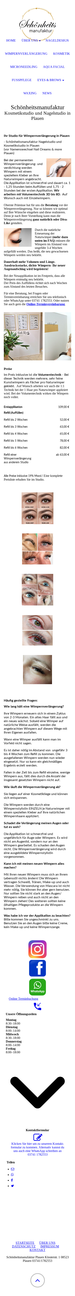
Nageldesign (57, 40)
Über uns (30, 40)
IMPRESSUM (49, 1246)
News (47, 93)
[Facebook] (12, 1180)
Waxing (30, 93)
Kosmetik (61, 53)
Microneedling (23, 67)
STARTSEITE (25, 1242)
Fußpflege (22, 80)
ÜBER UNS (47, 1242)
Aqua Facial (54, 67)
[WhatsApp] (12, 1174)
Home (11, 40)
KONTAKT (37, 1250)
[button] (37, 1280)
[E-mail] (12, 1169)
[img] (38, 25)
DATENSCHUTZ (24, 1246)
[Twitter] (12, 1186)
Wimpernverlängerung (26, 53)
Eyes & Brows (49, 80)
